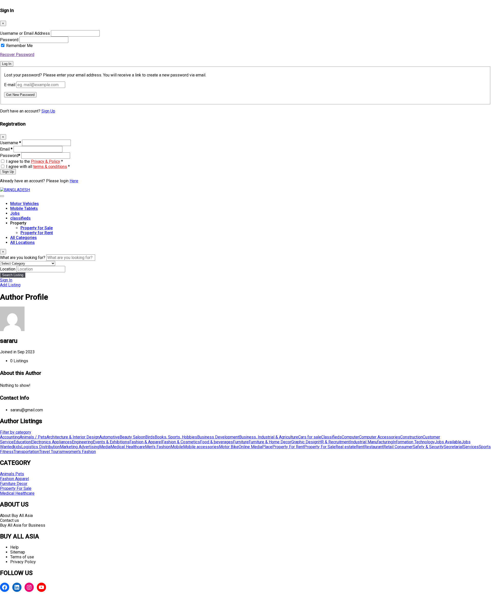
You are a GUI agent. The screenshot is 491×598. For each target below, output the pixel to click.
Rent (360, 446)
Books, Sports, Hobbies (176, 437)
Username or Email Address (25, 33)
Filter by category (15, 432)
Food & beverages (216, 441)
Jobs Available (448, 441)
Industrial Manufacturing (371, 441)
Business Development (218, 437)
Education (22, 441)
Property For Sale (320, 446)
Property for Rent (36, 232)
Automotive (109, 437)
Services (471, 446)
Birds (150, 437)
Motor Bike (229, 446)
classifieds (20, 218)
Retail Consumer (398, 446)
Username (10, 142)
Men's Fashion (158, 446)
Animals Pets (12, 473)
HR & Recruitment (334, 441)
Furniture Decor (13, 483)
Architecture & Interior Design (73, 437)
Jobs (15, 213)
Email (6, 149)
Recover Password (17, 54)
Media (104, 446)
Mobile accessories (201, 446)
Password (9, 39)
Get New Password (20, 95)
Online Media (250, 446)
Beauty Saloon (132, 437)
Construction (411, 437)
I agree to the (34, 161)
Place (267, 446)
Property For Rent (288, 446)
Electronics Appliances (51, 441)
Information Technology (414, 441)
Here (74, 180)
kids (17, 446)
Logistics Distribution (40, 446)
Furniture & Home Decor (270, 441)
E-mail (9, 84)
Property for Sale (36, 227)
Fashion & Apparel (145, 441)
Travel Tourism (52, 451)
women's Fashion (80, 451)
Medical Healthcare (127, 446)
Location (7, 269)
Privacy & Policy (45, 161)
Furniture (241, 441)
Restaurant (373, 446)
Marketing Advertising (79, 446)
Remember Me (19, 45)
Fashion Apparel (14, 478)
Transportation (26, 451)
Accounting (10, 437)
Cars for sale (309, 437)
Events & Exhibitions (111, 441)
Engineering (82, 441)
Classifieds (331, 437)
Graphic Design (304, 441)
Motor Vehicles (24, 203)
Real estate (346, 446)
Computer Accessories (379, 437)
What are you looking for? (22, 257)
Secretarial (453, 446)
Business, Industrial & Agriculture (268, 437)
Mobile (177, 446)
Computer (350, 437)
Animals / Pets (33, 437)
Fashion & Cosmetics (181, 441)
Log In (6, 64)
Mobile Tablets (24, 208)
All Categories (23, 237)
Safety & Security (428, 446)
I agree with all (38, 166)
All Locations (22, 242)
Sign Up (48, 111)
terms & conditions (50, 166)
